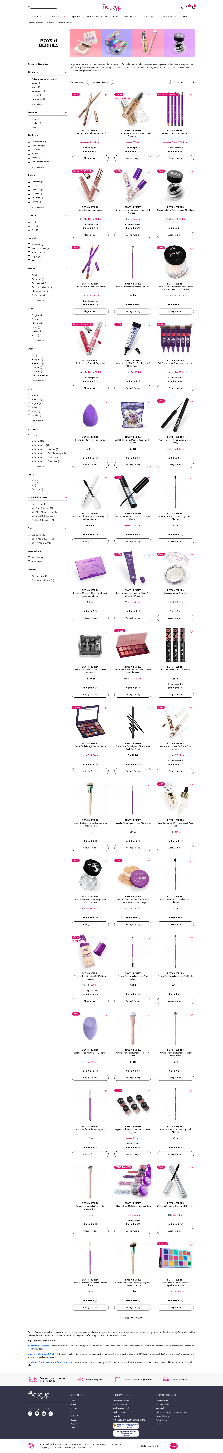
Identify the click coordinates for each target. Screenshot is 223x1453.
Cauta (44, 7)
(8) (36, 403)
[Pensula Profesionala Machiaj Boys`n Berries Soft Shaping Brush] (90, 1181)
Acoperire (32, 112)
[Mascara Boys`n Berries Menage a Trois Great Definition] (175, 1181)
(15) (35, 335)
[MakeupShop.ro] (111, 7)
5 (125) (35, 481)
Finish (30, 308)
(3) (39, 98)
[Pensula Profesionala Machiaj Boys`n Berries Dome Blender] (175, 874)
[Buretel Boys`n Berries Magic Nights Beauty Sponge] (90, 1028)
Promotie (32, 569)
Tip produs (33, 72)
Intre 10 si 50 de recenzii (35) (45, 512)
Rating (31, 474)
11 (190, 82)
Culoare (31, 388)
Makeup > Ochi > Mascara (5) (45, 449)
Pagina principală (35, 22)
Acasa (72, 1400)
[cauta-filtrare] (29, 435)
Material (32, 238)
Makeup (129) (38, 441)
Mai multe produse (133, 1318)
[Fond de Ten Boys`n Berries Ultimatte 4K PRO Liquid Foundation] (90, 951)
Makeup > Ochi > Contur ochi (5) (46, 457)
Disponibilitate (34, 551)
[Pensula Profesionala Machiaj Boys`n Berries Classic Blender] (175, 491)
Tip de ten (33, 135)
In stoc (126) (37, 561)
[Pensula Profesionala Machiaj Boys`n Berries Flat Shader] (175, 951)
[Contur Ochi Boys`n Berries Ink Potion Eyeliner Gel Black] (175, 185)
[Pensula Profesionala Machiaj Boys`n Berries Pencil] (90, 1104)
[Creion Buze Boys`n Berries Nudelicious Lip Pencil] (90, 108)
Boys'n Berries (65, 22)
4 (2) (34, 485)
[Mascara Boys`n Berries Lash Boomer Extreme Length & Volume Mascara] (90, 491)
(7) (37, 331)
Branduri (50, 22)
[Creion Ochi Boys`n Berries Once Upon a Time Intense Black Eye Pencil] (132, 721)
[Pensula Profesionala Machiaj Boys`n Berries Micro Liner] (132, 798)
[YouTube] (45, 1414)
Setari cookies (161, 1408)
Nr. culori (32, 215)
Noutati (73, 1404)
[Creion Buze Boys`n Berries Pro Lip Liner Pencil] (90, 262)
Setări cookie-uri (149, 1445)
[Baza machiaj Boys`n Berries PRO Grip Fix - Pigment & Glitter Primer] (132, 338)
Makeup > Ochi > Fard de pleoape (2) (49, 453)
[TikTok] (51, 1414)
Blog (186, 16)
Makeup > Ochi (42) (41, 445)
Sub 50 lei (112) (39, 534)
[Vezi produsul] (106, 95)
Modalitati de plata (120, 1404)
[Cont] (181, 7)
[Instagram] (38, 1414)
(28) (37, 260)
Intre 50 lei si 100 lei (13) (43, 538)
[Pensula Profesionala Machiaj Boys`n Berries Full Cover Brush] (132, 1028)
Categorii (32, 429)
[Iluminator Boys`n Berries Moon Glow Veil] (175, 568)
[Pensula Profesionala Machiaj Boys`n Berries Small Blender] (175, 1104)
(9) (36, 201)
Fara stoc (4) (37, 557)
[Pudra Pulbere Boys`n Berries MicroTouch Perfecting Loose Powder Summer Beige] (132, 874)
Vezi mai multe (38, 104)
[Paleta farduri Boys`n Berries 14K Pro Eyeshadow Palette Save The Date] (132, 645)
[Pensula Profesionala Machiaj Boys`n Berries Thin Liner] (132, 262)
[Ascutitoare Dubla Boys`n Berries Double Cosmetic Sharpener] (90, 645)
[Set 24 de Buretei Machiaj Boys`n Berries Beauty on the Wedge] (132, 415)
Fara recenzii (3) (39, 504)
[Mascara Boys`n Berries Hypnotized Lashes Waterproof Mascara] (132, 491)
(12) (42, 161)
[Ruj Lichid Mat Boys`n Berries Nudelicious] (90, 185)
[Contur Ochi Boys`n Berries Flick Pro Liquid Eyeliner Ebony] (175, 415)
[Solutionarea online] (133, 1433)
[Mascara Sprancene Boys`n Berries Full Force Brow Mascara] (175, 721)
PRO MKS (74, 1416)
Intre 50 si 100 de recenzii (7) (45, 516)
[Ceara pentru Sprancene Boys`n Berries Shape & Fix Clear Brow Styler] (90, 874)
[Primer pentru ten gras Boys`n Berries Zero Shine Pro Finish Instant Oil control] (132, 568)
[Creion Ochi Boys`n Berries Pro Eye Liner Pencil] (175, 108)
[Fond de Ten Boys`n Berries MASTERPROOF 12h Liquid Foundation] (132, 108)
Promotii (73, 1408)
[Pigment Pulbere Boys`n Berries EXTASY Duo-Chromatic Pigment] (132, 1104)
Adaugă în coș (175, 234)
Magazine (74, 1424)
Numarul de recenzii (37, 497)
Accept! (174, 1445)
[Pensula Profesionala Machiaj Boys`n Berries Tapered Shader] (90, 1258)
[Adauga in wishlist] (191, 171)
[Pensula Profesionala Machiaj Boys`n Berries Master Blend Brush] (175, 1028)
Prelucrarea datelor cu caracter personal (171, 1412)
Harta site (116, 1416)
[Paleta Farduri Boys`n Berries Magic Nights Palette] (90, 721)
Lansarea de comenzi (121, 1400)
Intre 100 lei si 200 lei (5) (43, 542)
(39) (37, 256)
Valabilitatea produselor (121, 1408)
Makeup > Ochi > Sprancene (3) (46, 461)
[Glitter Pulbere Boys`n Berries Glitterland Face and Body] (132, 1181)
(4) (36, 86)
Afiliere (158, 1424)
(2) (38, 90)
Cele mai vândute (100, 81)
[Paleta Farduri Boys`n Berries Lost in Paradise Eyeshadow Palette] (175, 1258)
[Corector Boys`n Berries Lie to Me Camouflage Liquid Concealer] (132, 185)
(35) (38, 252)
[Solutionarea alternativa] (133, 1426)
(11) (36, 149)
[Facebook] (31, 1414)
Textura (31, 175)
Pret (30, 528)
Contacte (73, 1420)
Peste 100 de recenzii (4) (43, 520)
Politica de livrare (162, 1416)
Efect (30, 348)
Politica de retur (162, 1420)
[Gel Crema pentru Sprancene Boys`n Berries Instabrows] (175, 338)
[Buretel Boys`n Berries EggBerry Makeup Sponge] (90, 415)
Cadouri (148, 16)
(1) (36, 82)
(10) (36, 122)
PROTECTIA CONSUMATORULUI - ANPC (129, 1420)
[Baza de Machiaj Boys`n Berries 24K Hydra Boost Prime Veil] (175, 798)
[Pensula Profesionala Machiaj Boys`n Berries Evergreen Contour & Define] (132, 1258)
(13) (39, 145)
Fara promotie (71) (40, 576)
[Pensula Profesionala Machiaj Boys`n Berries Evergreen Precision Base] (90, 798)
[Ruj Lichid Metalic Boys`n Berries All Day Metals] (175, 645)
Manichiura (130, 16)
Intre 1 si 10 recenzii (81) (42, 508)
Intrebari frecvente (119, 1412)
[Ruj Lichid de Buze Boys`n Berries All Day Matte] (90, 338)
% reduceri (37, 16)
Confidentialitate (162, 1400)
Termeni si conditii (162, 1404)
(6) (44, 78)
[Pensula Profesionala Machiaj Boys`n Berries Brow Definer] (132, 951)
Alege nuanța (90, 158)
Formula (31, 268)
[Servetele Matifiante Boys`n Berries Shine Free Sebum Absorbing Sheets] (90, 568)
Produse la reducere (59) (43, 580)
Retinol (72, 1427)
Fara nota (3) (37, 489)
